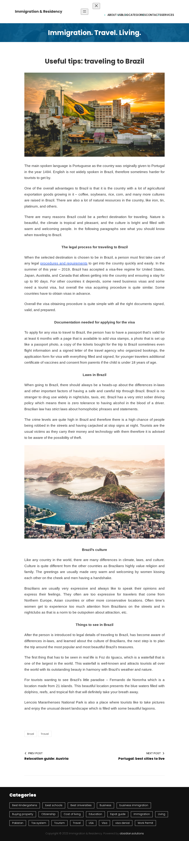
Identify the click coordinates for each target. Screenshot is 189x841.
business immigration (133, 805)
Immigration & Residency (38, 11)
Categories (137, 15)
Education (95, 814)
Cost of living (72, 814)
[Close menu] (96, 6)
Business (105, 805)
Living (161, 814)
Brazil (30, 734)
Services (167, 15)
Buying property (22, 814)
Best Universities (81, 805)
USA (91, 823)
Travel (45, 734)
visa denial (122, 823)
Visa (104, 823)
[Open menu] (84, 12)
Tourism (59, 823)
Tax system (38, 823)
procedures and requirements (64, 263)
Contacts (153, 15)
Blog (124, 15)
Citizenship (48, 814)
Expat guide (118, 814)
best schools (53, 805)
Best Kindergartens (24, 805)
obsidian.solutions (132, 833)
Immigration (142, 814)
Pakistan (17, 823)
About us (114, 15)
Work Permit (145, 823)
